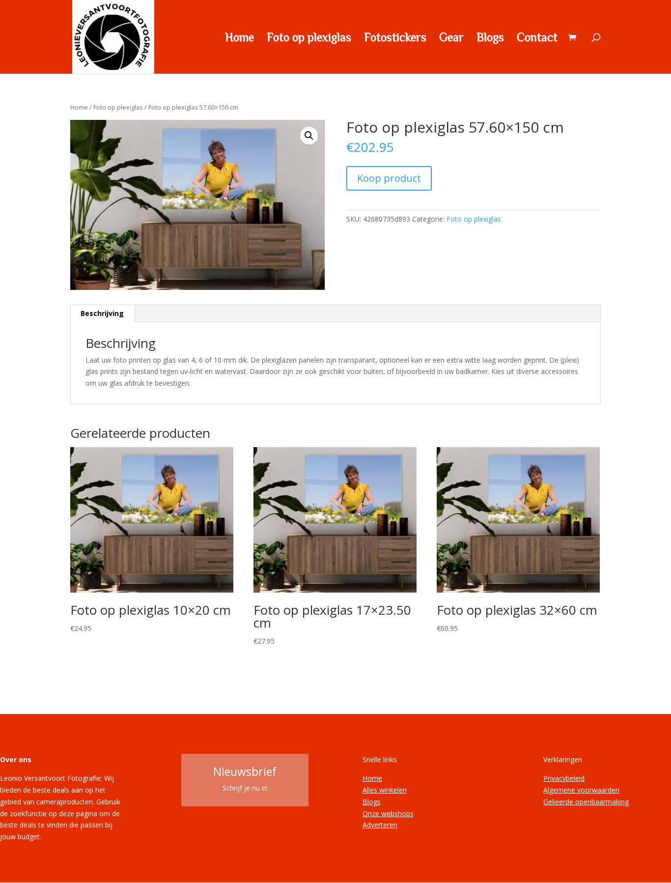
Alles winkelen (385, 790)
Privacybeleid (564, 778)
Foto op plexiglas (309, 38)
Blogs (490, 38)
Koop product (389, 178)
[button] (309, 135)
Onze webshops (388, 813)
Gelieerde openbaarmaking (586, 801)
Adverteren (380, 824)
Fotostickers (395, 38)
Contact (537, 38)
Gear (451, 38)
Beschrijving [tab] (102, 313)
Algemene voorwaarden (581, 790)
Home (239, 38)
